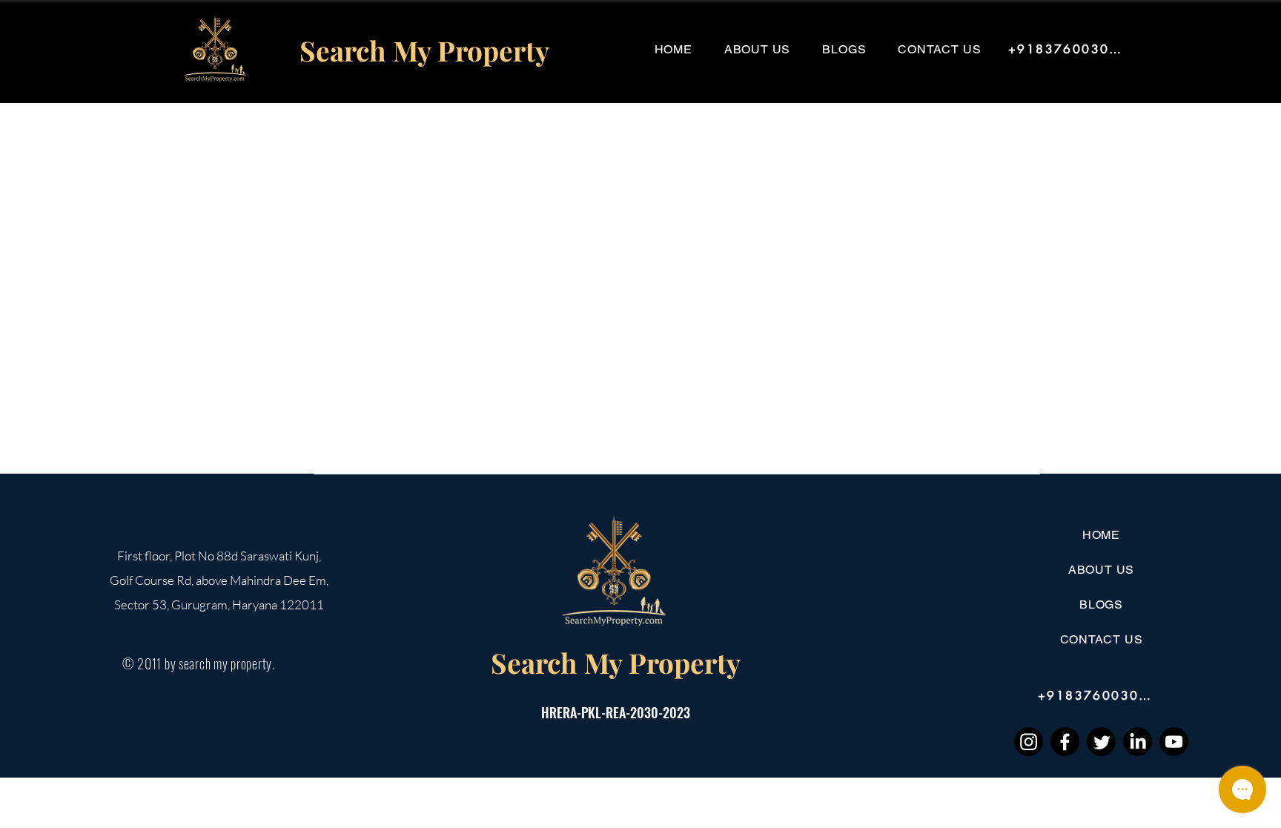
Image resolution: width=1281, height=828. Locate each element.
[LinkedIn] (1137, 741)
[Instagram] (1028, 741)
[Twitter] (1101, 741)
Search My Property (616, 662)
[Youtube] (1173, 741)
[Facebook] (1064, 741)
